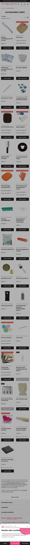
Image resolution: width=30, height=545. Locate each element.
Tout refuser (25, 543)
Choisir (5, 543)
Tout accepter (15, 543)
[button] (15, 272)
